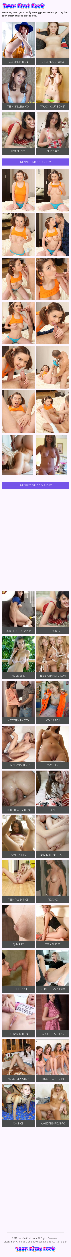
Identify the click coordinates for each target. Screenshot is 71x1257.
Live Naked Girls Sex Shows (35, 162)
